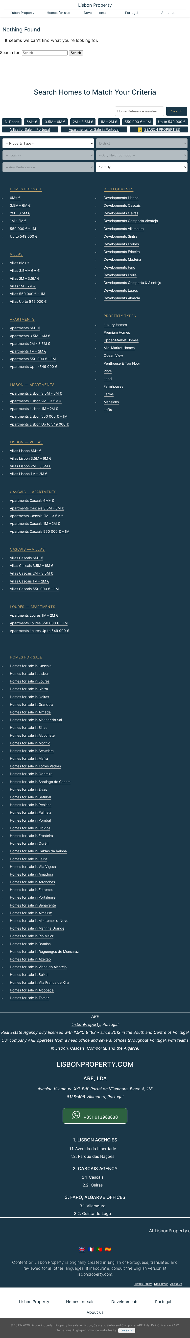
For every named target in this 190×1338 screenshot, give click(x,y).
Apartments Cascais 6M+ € (32, 500)
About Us (176, 1284)
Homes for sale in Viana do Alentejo (38, 967)
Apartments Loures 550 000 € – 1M (39, 623)
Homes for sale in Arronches (32, 882)
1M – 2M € (108, 122)
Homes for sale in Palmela (30, 812)
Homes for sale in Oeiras (29, 697)
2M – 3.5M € (83, 122)
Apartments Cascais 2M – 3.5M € (37, 516)
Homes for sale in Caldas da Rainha (38, 851)
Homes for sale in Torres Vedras (35, 766)
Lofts (108, 409)
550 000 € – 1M (138, 122)
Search (176, 111)
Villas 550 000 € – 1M (27, 294)
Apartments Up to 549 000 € (33, 366)
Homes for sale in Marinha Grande (37, 928)
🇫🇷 (91, 1249)
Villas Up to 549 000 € (28, 301)
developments (118, 189)
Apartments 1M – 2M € (28, 351)
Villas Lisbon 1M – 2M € (28, 474)
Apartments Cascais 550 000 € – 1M (39, 531)
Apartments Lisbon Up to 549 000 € (39, 424)
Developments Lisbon (121, 198)
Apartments (22, 319)
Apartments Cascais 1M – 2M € (35, 523)
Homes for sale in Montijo (30, 743)
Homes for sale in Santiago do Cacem (40, 782)
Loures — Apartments (32, 607)
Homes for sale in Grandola (31, 704)
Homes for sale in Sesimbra (32, 751)
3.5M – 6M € (55, 122)
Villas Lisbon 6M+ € (25, 451)
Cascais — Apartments (33, 492)
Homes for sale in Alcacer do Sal (36, 720)
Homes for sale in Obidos (30, 828)
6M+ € (31, 122)
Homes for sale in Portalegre (32, 897)
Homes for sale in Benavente (33, 905)
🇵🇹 (99, 1249)
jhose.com (127, 1330)
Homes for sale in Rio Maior (31, 936)
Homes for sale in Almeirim (31, 913)
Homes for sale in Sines (28, 727)
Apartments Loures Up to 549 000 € (39, 631)
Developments (95, 13)
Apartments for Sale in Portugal (94, 129)
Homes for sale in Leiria (28, 859)
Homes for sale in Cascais (30, 666)
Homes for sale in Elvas (28, 789)
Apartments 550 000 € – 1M (33, 359)
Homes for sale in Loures (29, 681)
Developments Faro (119, 267)
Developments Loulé (120, 275)
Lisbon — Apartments (32, 384)
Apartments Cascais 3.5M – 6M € (37, 508)
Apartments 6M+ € (25, 328)
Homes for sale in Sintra (29, 689)
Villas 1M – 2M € (23, 286)
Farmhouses (113, 386)
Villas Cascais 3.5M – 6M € (31, 565)
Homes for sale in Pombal (30, 820)
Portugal (131, 13)
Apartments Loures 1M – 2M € (34, 615)
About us (168, 13)
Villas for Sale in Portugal (30, 129)
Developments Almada (122, 298)
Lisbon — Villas (26, 442)
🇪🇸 (108, 1249)
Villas (16, 254)
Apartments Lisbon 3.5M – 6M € (36, 393)
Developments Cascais (122, 205)
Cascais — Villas (27, 549)
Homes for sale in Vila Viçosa (33, 866)
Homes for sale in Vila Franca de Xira (39, 982)
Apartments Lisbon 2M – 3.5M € (36, 401)
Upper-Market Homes (121, 340)
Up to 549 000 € (172, 122)
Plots (108, 371)
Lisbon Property (95, 5)
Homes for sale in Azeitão (30, 959)
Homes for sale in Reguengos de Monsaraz (44, 951)
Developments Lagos (121, 290)
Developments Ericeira (122, 252)
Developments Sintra (120, 236)
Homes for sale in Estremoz (32, 889)
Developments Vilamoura (124, 229)
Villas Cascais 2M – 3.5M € (31, 573)
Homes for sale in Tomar (29, 998)
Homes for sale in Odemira (31, 774)
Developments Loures (121, 244)
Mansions (111, 402)
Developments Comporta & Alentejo (132, 282)
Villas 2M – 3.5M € (24, 278)
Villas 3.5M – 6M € (25, 270)
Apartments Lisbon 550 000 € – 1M (38, 416)
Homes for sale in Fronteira (31, 835)
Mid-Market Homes (119, 348)
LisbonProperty (85, 1024)
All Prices (11, 122)
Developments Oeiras (121, 213)
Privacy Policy (143, 1284)
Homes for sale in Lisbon (29, 673)
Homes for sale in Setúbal (30, 797)
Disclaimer (161, 1284)
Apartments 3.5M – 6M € (30, 336)
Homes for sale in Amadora (31, 874)
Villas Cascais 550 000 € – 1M (34, 589)
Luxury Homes (115, 325)
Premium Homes (117, 332)
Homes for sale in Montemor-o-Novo (39, 920)
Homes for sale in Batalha (30, 944)
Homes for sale (58, 13)
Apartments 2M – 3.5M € (30, 343)
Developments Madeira (122, 259)
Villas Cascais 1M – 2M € (29, 581)
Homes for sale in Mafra (29, 758)
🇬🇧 (82, 1249)
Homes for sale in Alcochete (32, 735)
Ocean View (113, 355)
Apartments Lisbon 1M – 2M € (34, 408)
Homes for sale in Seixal (29, 974)
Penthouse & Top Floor (122, 363)
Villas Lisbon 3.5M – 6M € (30, 458)
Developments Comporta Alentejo (131, 221)
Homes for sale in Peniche (30, 805)
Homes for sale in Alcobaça (32, 990)
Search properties (162, 129)
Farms (109, 394)
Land (108, 379)
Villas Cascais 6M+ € (26, 558)
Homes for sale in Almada (30, 712)
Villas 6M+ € (20, 263)
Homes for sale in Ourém (29, 843)
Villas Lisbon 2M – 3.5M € (30, 466)
